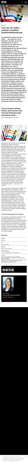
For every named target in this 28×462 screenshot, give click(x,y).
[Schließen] (25, 457)
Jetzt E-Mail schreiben (8, 299)
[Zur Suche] (15, 2)
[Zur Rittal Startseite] (4, 3)
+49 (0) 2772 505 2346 (8, 297)
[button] (25, 2)
